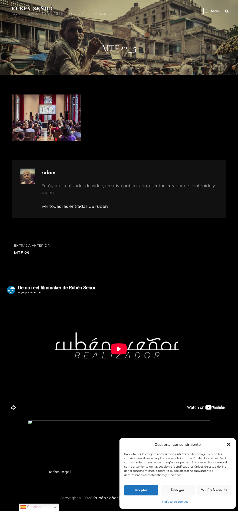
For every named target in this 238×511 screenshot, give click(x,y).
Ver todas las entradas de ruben (74, 206)
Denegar (178, 490)
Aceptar (141, 490)
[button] (228, 444)
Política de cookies (175, 501)
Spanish (33, 507)
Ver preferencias (214, 490)
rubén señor (32, 8)
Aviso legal (59, 472)
